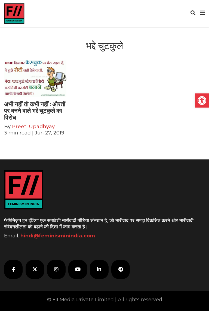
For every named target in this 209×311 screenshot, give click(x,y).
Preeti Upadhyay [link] (33, 127)
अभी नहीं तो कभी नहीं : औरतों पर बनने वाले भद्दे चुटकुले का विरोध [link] (34, 111)
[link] (202, 100)
